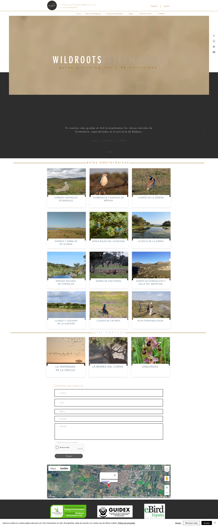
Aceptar (207, 523)
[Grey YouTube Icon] (213, 52)
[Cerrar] (214, 523)
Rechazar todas (191, 523)
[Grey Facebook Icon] (213, 35)
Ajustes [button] (178, 523)
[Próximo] (204, 134)
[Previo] (14, 134)
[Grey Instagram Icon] (213, 41)
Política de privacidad (126, 523)
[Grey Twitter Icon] (213, 46)
